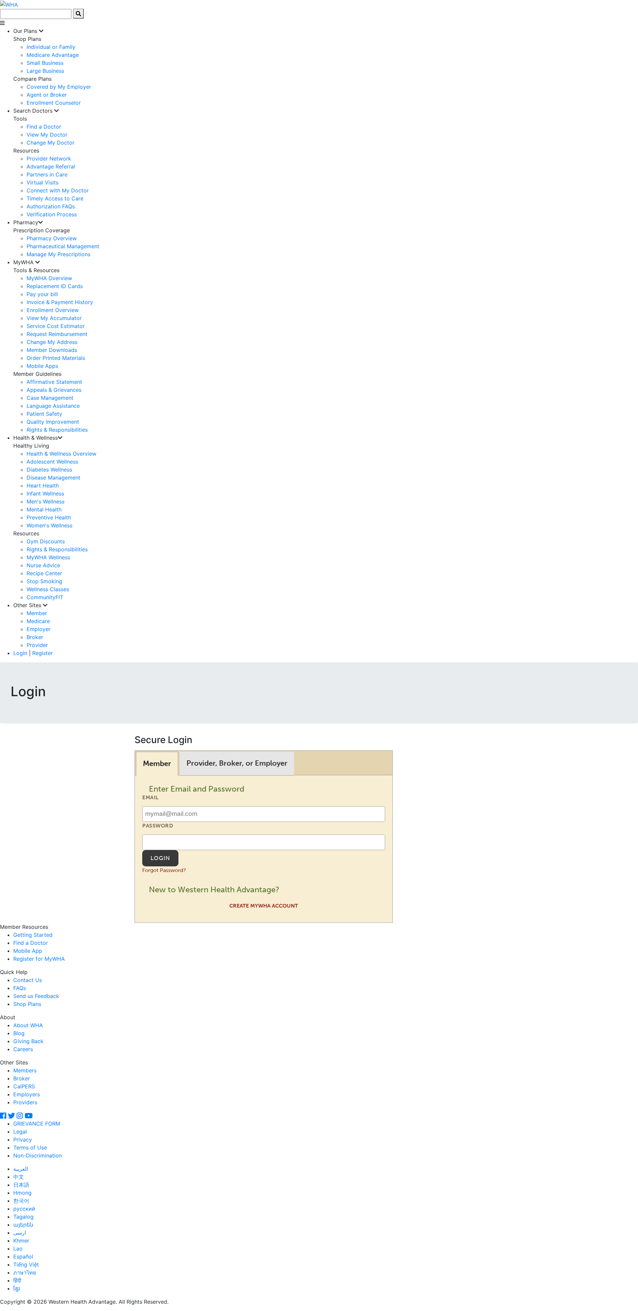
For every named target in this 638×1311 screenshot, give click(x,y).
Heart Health (43, 485)
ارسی (19, 1232)
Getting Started (33, 934)
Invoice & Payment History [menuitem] (60, 302)
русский (24, 1208)
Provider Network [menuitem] (49, 158)
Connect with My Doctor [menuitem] (58, 190)
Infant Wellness (45, 493)
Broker (35, 637)
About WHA (28, 1025)
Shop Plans (27, 1004)
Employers (26, 1094)
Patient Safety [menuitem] (44, 413)
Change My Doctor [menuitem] (50, 142)
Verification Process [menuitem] (52, 214)
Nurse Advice (43, 565)
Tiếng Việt (26, 1264)
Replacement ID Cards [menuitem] (55, 286)
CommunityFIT (45, 597)
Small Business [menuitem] (45, 62)
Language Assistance (53, 405)
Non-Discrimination (37, 1155)
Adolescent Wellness (52, 461)
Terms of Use (30, 1147)
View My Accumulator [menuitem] (54, 318)
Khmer (21, 1240)
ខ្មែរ (16, 1288)
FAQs (19, 988)
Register (42, 653)
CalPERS (24, 1086)
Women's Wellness (49, 525)
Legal (20, 1131)
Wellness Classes (48, 589)
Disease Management (53, 477)
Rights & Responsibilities (57, 549)
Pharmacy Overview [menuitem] (52, 238)
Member (37, 613)
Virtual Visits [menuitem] (42, 182)
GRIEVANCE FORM (36, 1123)
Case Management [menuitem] (50, 397)
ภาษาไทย (24, 1272)
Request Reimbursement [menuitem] (57, 334)
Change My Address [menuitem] (52, 342)
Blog (19, 1033)
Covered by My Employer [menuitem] (59, 86)
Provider (37, 645)
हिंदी (17, 1280)
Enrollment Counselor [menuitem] (54, 102)
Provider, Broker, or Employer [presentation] (236, 763)
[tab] (157, 763)
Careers (23, 1049)
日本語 (21, 1184)
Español (23, 1256)
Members (25, 1070)
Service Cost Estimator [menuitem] (56, 326)
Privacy (22, 1139)
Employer (39, 629)
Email (150, 797)
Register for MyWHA (39, 958)
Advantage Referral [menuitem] (51, 166)
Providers (25, 1102)
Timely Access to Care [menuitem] (55, 198)
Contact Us (27, 980)
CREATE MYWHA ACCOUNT (263, 906)
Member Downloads (52, 350)
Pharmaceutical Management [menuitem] (63, 246)
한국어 (21, 1200)
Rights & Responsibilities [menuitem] (57, 429)
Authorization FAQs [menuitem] (51, 206)
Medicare (38, 621)
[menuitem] (325, 67)
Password (157, 825)
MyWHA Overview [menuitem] (49, 278)
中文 (18, 1176)
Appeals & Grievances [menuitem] (54, 389)
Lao (18, 1248)
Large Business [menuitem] (45, 70)
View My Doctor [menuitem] (47, 134)
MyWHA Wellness (48, 557)
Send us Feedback (36, 996)
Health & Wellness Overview (61, 453)
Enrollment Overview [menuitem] (53, 310)
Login (20, 653)
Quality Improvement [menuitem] (53, 421)
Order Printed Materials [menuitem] (56, 358)
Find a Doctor (30, 942)
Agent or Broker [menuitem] (47, 94)
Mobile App (27, 950)
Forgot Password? (164, 870)
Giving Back (28, 1041)
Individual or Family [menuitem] (51, 47)
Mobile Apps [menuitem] (42, 366)
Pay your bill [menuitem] (42, 294)
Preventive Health (49, 517)
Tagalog (23, 1216)
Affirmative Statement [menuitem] (54, 382)
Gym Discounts (46, 541)
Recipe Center (44, 573)
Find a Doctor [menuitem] (44, 126)
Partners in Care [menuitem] (47, 174)
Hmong (22, 1192)
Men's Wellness (45, 501)
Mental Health (44, 509)
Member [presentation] (157, 763)
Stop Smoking (44, 581)
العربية (20, 1168)
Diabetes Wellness (49, 469)
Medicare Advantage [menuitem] (53, 55)
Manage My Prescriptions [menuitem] (58, 254)
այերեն (23, 1224)
